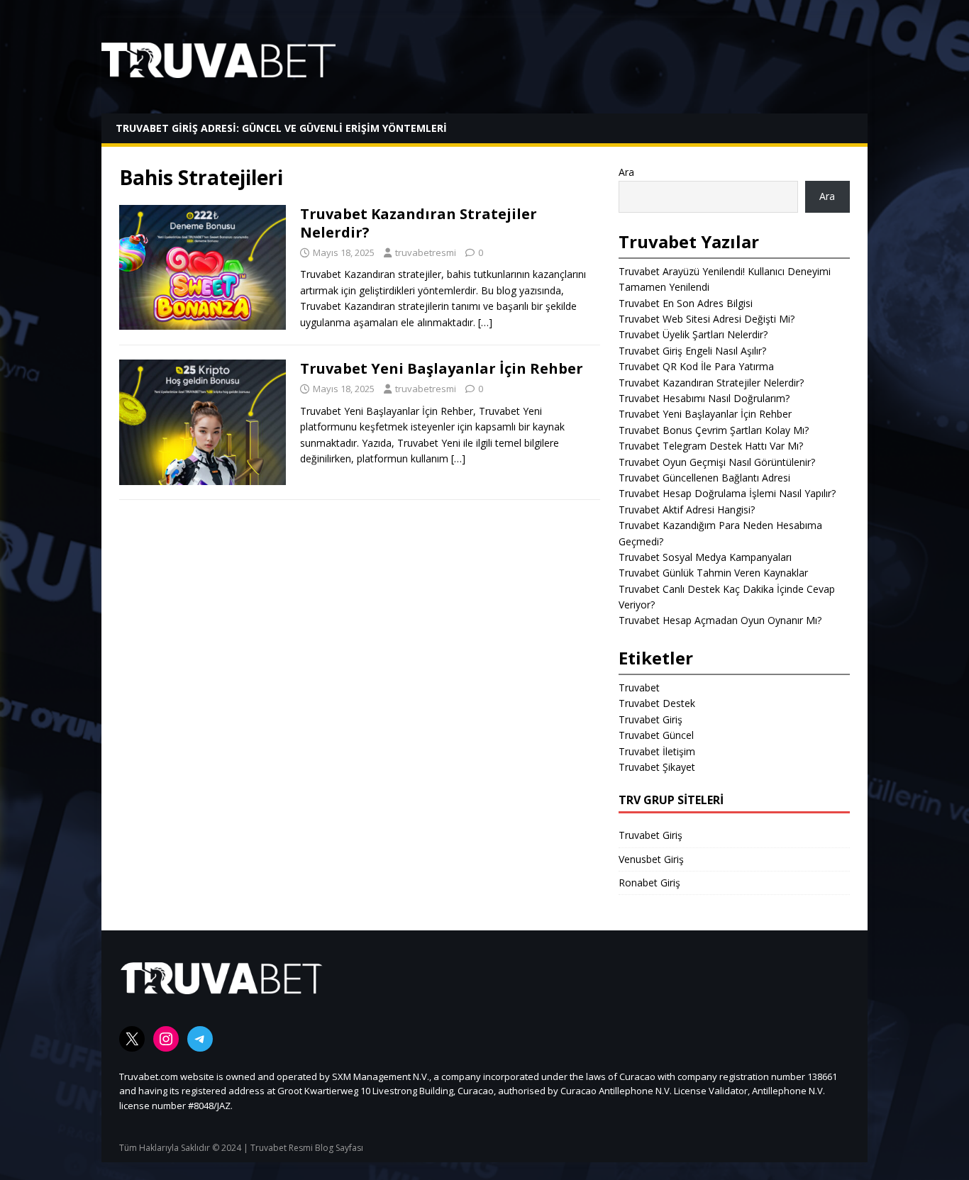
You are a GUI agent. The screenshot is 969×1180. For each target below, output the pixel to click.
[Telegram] (200, 1039)
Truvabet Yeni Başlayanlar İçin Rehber (441, 368)
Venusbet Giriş (651, 859)
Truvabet (639, 687)
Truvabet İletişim (657, 751)
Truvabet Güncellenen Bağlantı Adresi (704, 477)
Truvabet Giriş (650, 719)
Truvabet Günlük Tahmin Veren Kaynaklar (713, 572)
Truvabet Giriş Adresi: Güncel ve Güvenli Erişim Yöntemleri (281, 128)
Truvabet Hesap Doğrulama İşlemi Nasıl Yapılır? (727, 493)
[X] (132, 1039)
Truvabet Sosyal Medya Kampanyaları (705, 557)
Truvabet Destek (657, 703)
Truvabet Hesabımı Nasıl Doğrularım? (704, 398)
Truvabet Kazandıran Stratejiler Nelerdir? (418, 223)
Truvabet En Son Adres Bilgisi (686, 303)
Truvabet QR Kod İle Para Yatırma (696, 366)
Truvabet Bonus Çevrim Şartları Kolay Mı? (714, 430)
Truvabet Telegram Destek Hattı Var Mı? (711, 445)
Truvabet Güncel (656, 735)
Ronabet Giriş (649, 882)
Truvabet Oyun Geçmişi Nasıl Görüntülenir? (717, 462)
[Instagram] (166, 1039)
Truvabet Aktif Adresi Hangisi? (687, 509)
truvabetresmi (425, 252)
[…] (485, 322)
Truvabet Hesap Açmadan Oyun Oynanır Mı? (720, 620)
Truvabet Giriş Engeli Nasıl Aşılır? (692, 350)
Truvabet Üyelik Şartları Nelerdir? (693, 334)
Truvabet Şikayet (657, 767)
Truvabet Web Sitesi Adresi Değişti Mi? (706, 318)
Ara (626, 172)
